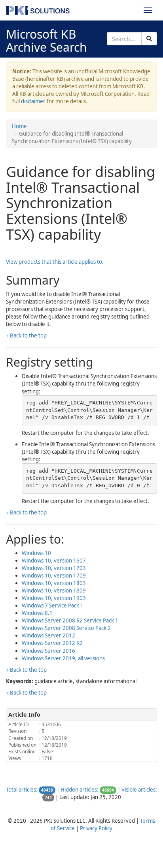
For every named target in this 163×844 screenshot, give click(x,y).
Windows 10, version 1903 (54, 598)
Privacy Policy (96, 828)
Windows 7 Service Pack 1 (52, 605)
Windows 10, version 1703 (54, 568)
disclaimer (33, 101)
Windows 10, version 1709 (54, 575)
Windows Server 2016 (48, 650)
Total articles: (22, 789)
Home (19, 126)
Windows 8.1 (37, 613)
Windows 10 (36, 553)
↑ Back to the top (26, 335)
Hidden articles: (80, 789)
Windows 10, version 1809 (54, 590)
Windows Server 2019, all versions (63, 658)
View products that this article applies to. (55, 261)
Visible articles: (139, 789)
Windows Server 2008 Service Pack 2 (66, 628)
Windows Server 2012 (48, 635)
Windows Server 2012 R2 (52, 643)
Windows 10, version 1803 (54, 583)
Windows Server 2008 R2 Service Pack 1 (70, 620)
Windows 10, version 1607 (54, 560)
